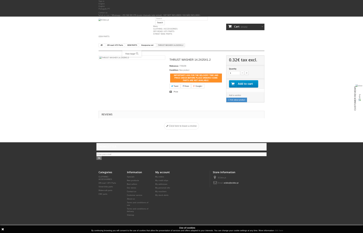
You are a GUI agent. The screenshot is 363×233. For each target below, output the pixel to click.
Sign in (101, 1)
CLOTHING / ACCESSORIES (165, 29)
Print (176, 92)
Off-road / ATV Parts (107, 183)
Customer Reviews (355, 98)
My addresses (161, 184)
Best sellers (132, 184)
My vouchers (160, 191)
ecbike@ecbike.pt (231, 183)
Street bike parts (106, 187)
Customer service (134, 195)
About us (131, 199)
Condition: (174, 70)
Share (186, 86)
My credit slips (161, 180)
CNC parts (103, 194)
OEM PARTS (104, 36)
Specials (130, 177)
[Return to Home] (101, 45)
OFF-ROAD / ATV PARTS (163, 31)
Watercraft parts (105, 190)
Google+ (198, 86)
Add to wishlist (235, 95)
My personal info (162, 188)
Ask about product (237, 100)
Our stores (131, 188)
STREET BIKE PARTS (162, 34)
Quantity (232, 69)
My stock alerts (161, 195)
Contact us (103, 13)
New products (133, 180)
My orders (159, 177)
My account (162, 172)
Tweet (175, 86)
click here (279, 230)
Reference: (174, 66)
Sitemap (130, 215)
